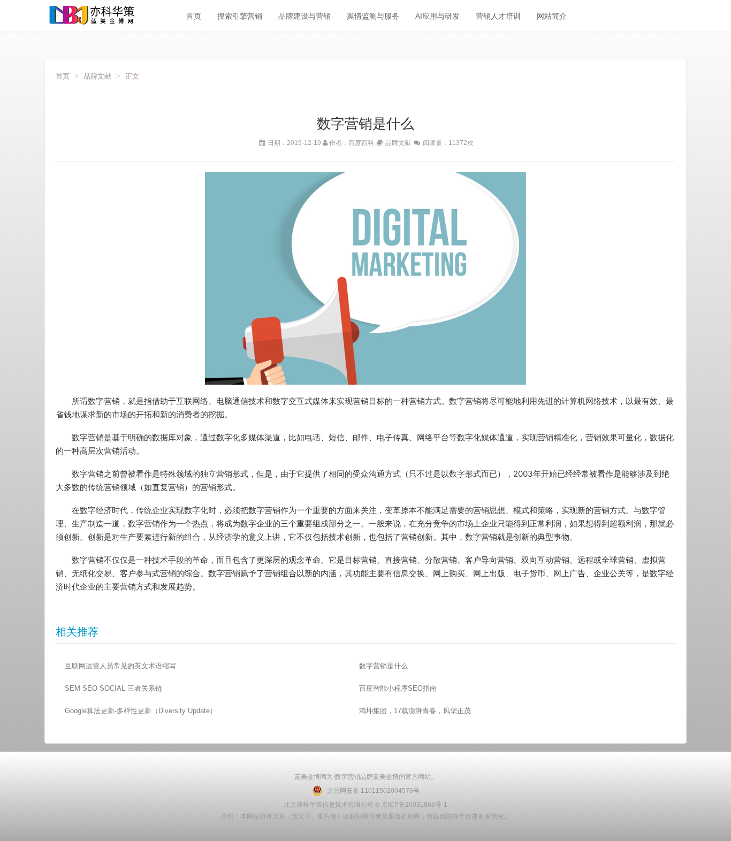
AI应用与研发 (437, 16)
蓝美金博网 (310, 777)
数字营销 (346, 777)
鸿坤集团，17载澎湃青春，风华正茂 (415, 711)
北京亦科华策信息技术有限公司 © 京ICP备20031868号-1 (365, 804)
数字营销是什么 (383, 666)
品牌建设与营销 (304, 16)
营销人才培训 (498, 16)
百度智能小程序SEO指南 (398, 688)
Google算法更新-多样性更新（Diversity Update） (141, 711)
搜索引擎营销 (239, 16)
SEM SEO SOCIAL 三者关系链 (113, 688)
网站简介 (552, 16)
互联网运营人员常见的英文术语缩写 (120, 666)
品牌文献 (97, 76)
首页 (193, 16)
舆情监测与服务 (373, 16)
